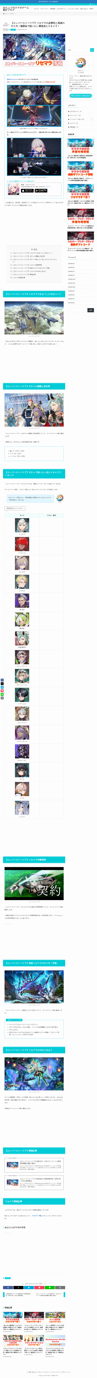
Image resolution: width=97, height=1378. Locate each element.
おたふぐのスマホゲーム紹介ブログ (16, 8)
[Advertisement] (34, 226)
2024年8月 (71, 295)
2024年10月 (71, 287)
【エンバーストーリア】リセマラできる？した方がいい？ (32, 253)
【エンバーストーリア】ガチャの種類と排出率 (29, 256)
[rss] (90, 4)
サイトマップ (55, 1372)
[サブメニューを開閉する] (92, 119)
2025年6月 (71, 263)
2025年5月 (71, 267)
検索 (90, 310)
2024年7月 (71, 299)
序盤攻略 (74, 127)
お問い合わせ (32, 1372)
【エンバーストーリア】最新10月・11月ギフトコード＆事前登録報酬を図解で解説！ (40, 1162)
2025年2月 (71, 271)
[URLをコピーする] (60, 1287)
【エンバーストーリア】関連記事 (24, 274)
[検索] (93, 4)
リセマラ (13, 29)
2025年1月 (71, 275)
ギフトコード (75, 115)
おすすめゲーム (75, 111)
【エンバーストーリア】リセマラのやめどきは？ (29, 271)
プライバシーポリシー (44, 1372)
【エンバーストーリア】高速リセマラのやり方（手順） (32, 268)
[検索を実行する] (92, 50)
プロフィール (65, 1372)
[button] (8, 1287)
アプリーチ (48, 186)
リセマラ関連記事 (19, 277)
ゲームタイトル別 (77, 119)
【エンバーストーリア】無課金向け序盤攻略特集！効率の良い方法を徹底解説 (40, 1180)
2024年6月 (71, 303)
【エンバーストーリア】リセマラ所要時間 (27, 265)
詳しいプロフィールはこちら (81, 95)
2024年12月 (71, 279)
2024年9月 (71, 291)
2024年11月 (71, 283)
